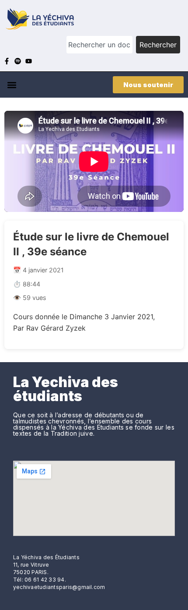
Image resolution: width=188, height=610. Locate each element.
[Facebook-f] (6, 61)
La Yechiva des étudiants (65, 389)
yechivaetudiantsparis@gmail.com (59, 587)
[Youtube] (28, 61)
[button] (11, 85)
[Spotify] (17, 61)
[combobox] (99, 44)
